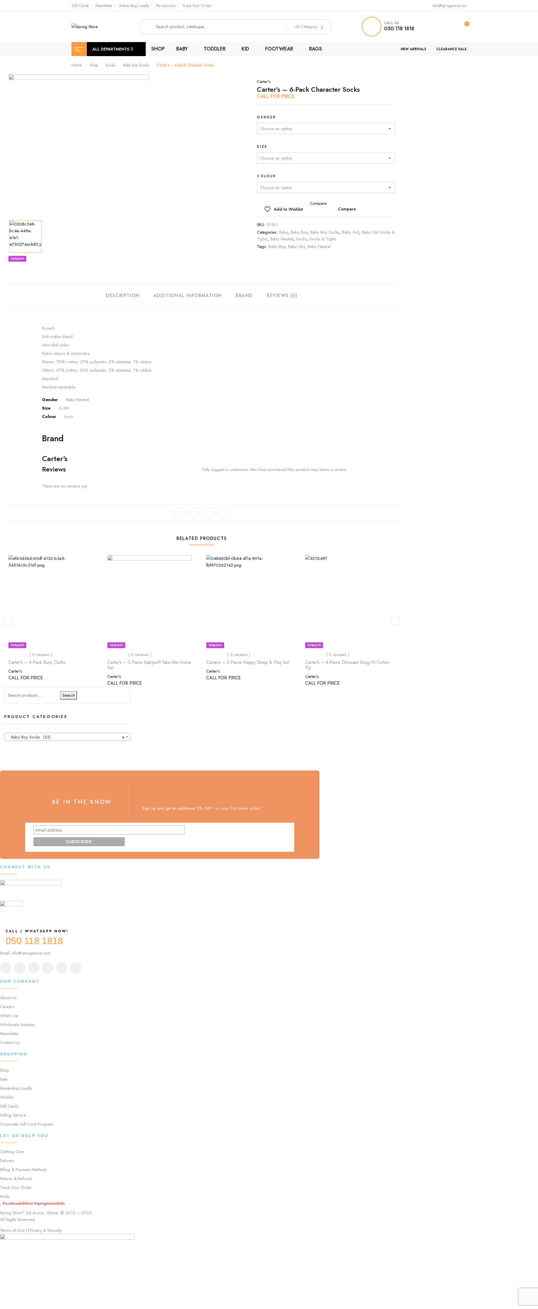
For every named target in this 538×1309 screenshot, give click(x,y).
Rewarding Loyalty (134, 5)
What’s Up (9, 1016)
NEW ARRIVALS (413, 49)
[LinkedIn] (209, 512)
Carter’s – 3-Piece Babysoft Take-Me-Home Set (149, 665)
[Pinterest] (223, 512)
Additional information (188, 295)
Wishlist (6, 1097)
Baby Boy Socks (136, 65)
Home (76, 65)
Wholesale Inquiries (17, 1025)
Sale (4, 1079)
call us (391, 23)
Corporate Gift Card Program (26, 1124)
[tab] (123, 296)
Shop (93, 65)
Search (68, 695)
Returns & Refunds (16, 1178)
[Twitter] (194, 512)
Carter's (264, 82)
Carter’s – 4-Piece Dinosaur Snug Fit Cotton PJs (347, 665)
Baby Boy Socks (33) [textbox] (65, 737)
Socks (110, 65)
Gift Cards (80, 5)
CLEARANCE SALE (451, 49)
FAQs (5, 1196)
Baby (283, 232)
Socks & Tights (323, 239)
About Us (8, 998)
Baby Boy (299, 232)
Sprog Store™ (12, 1213)
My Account (165, 5)
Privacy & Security (45, 1230)
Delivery (7, 1161)
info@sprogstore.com (449, 5)
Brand (244, 295)
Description (123, 295)
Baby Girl (350, 232)
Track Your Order (196, 5)
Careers (7, 1007)
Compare (347, 209)
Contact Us (9, 1042)
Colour (266, 176)
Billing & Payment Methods (23, 1170)
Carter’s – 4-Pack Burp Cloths (37, 662)
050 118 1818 (399, 28)
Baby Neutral (281, 239)
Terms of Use (12, 1230)
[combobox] (67, 737)
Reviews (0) (282, 295)
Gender (266, 117)
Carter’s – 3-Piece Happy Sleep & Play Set (247, 662)
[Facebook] (180, 512)
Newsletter (104, 5)
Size (262, 146)
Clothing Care (12, 1152)
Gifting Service (13, 1115)
